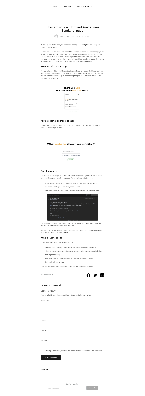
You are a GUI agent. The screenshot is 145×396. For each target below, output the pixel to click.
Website (44, 340)
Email (43, 331)
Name (43, 321)
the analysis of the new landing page (67, 45)
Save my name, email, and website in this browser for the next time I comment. (74, 351)
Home (55, 6)
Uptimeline (88, 45)
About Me (67, 6)
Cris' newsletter (72, 384)
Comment (45, 301)
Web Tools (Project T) (84, 6)
